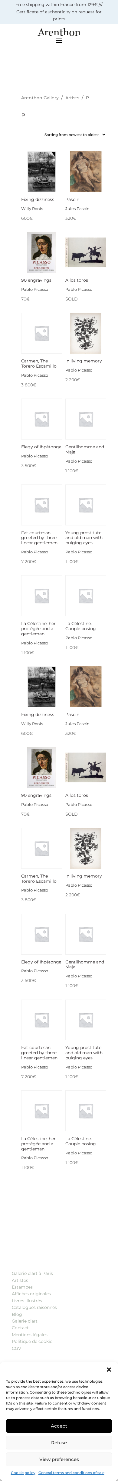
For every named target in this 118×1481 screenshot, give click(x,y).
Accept (59, 1426)
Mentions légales (30, 1334)
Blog (17, 1314)
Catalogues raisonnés (34, 1307)
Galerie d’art (25, 1321)
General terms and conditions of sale (71, 1472)
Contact (20, 1327)
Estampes (22, 1287)
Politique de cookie (32, 1341)
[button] (109, 1370)
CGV (16, 1348)
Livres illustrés (27, 1300)
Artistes (20, 1280)
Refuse (59, 1442)
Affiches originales (31, 1293)
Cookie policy (23, 1472)
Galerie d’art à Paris (32, 1273)
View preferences (59, 1459)
